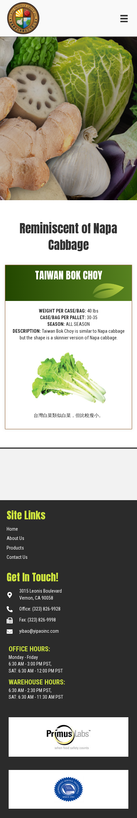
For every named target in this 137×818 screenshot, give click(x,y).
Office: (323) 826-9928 (40, 609)
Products (15, 548)
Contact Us (17, 557)
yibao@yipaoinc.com (39, 631)
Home (12, 529)
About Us (15, 538)
